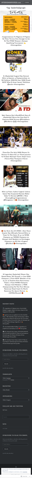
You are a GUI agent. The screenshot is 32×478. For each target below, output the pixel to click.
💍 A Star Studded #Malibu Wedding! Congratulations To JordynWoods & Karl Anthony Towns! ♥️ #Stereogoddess (15, 327)
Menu (27, 2)
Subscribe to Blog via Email (15, 350)
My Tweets (5, 410)
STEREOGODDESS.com (11, 2)
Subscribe (6, 363)
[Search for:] (16, 417)
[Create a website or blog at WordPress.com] (16, 467)
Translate (12, 380)
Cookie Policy (25, 471)
